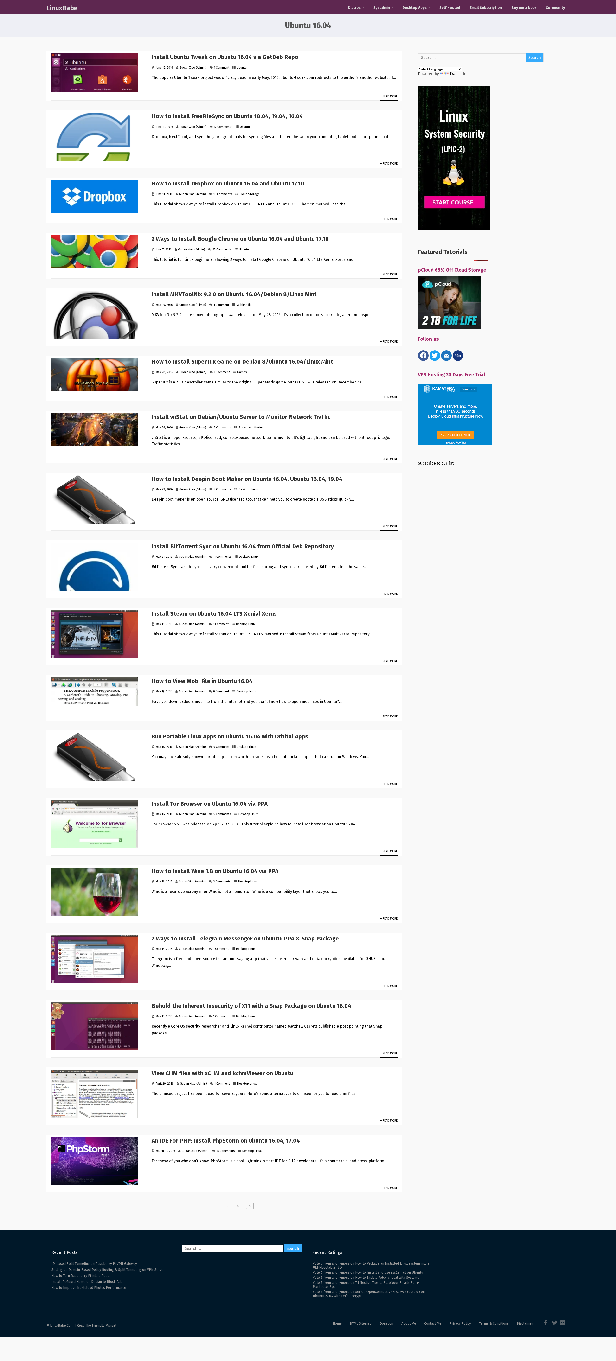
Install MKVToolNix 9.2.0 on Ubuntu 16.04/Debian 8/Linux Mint (234, 294)
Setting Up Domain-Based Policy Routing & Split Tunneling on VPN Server (108, 1270)
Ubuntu (242, 67)
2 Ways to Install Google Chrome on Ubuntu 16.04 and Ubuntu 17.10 (240, 239)
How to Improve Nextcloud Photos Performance (88, 1288)
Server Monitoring (251, 427)
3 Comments (222, 489)
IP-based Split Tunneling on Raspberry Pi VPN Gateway (94, 1264)
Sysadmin (381, 8)
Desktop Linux (248, 489)
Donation (386, 1324)
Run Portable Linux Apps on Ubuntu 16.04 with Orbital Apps (230, 736)
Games (242, 372)
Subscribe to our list (436, 463)
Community (555, 8)
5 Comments (222, 814)
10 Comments (222, 194)
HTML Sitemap (361, 1324)
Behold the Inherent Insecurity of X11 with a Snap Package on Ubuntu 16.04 (251, 1006)
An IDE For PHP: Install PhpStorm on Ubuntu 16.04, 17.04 (226, 1140)
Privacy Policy (460, 1324)
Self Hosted (449, 8)
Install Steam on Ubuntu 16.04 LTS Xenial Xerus (214, 613)
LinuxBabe (61, 8)
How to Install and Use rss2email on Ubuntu (389, 1273)
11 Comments (222, 556)
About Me (408, 1324)
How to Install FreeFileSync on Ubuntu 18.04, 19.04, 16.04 (227, 116)
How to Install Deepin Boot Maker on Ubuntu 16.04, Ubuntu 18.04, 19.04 (247, 479)
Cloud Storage (250, 194)
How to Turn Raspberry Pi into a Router (81, 1276)
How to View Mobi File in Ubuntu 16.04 (202, 681)
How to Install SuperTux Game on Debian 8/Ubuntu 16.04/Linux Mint (242, 361)
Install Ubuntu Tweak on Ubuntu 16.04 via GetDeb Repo (225, 57)
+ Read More (389, 96)
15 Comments (225, 1151)
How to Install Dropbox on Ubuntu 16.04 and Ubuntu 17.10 (228, 183)
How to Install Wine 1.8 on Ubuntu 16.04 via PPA (215, 871)
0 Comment (222, 372)
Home (337, 1324)
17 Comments (223, 126)
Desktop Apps (415, 8)
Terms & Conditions (494, 1324)
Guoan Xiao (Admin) (193, 67)
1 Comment (221, 67)
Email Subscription (486, 8)
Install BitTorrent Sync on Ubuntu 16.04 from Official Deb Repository (243, 546)
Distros (354, 8)
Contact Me (432, 1324)
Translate (457, 73)
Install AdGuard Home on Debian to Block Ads (86, 1282)
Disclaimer (525, 1324)
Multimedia (244, 305)
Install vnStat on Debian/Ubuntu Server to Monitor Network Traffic (241, 417)
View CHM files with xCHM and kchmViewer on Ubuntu (222, 1073)
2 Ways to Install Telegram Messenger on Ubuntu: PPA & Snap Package (245, 938)
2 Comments (222, 427)
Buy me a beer (524, 8)
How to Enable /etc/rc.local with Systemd (387, 1278)
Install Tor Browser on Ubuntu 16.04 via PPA (210, 803)
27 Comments (221, 249)
